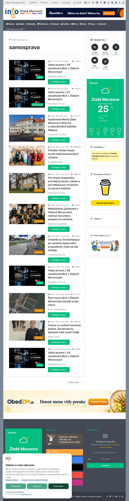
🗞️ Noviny (54, 3)
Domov (11, 24)
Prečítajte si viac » (59, 82)
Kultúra (66, 24)
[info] (23, 13)
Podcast (55, 24)
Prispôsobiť (15, 486)
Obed (83, 24)
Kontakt (102, 24)
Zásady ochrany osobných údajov (88, 496)
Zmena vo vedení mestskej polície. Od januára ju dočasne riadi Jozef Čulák (64, 329)
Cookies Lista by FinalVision (15, 492)
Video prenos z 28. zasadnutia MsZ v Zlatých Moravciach (63, 68)
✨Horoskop (65, 3)
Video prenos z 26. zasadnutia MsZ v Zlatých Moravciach (63, 274)
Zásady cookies (12, 480)
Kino (76, 24)
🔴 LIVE (87, 3)
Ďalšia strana (73, 382)
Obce (92, 24)
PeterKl (52, 116)
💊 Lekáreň (77, 3)
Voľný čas (44, 24)
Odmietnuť (37, 486)
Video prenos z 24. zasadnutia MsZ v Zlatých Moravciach (63, 356)
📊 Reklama (32, 3)
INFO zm (53, 61)
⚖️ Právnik (44, 3)
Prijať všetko (58, 486)
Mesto (21, 24)
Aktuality (32, 24)
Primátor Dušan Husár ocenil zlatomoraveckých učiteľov (63, 154)
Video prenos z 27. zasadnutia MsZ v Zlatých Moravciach (63, 96)
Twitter (97, 219)
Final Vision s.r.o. (26, 494)
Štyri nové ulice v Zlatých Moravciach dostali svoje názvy (63, 301)
